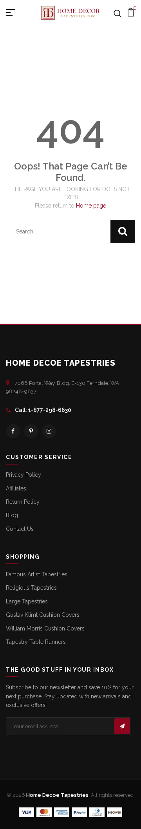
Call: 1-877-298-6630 (43, 410)
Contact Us (20, 529)
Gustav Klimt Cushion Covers (43, 615)
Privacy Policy (23, 475)
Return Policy (23, 502)
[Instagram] (49, 431)
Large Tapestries (27, 601)
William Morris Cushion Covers (45, 628)
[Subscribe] (122, 726)
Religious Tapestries (31, 588)
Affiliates (16, 488)
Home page (91, 205)
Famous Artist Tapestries (36, 574)
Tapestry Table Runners (36, 642)
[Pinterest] (31, 431)
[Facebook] (13, 431)
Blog (12, 515)
